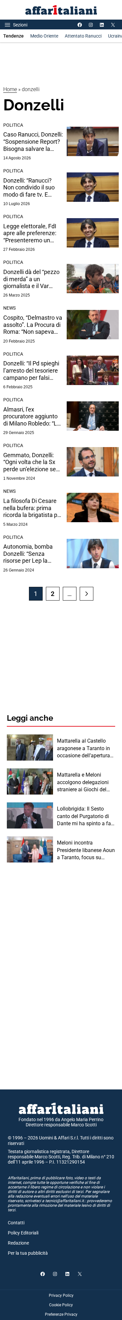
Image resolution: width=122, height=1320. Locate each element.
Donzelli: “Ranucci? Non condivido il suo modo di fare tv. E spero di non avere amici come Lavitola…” (32, 187)
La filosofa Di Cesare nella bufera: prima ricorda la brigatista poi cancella (32, 508)
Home (10, 89)
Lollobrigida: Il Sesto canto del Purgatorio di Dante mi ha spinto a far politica (85, 816)
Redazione (18, 1243)
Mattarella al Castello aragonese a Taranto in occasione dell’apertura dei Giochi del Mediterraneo (83, 748)
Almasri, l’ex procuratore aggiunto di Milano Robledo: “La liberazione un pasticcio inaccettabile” (33, 416)
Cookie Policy (61, 1305)
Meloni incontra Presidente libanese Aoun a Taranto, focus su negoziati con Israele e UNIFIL (86, 850)
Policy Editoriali (23, 1232)
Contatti (16, 1222)
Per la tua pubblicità (28, 1253)
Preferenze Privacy (61, 1314)
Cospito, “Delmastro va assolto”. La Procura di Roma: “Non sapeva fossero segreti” (32, 324)
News (9, 308)
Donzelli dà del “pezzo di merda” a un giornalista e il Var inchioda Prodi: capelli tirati (31, 279)
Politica (13, 125)
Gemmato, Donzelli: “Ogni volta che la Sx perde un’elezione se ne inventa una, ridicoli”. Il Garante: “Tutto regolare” (29, 462)
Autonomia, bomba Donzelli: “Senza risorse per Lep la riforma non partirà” (28, 553)
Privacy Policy (61, 1295)
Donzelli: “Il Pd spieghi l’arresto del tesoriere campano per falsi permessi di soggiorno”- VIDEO (31, 370)
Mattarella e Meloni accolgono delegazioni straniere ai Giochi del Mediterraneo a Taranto (84, 782)
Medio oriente (44, 36)
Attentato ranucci (83, 36)
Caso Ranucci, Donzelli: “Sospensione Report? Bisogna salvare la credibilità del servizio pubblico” (33, 141)
